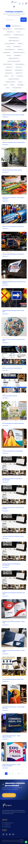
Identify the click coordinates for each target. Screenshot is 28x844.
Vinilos (9, 46)
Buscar (23, 19)
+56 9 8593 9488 (7, 826)
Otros (19, 31)
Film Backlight (21, 84)
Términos (21, 839)
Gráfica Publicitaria (20, 64)
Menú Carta (19, 67)
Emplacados (10, 31)
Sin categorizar (7, 52)
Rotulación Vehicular (14, 37)
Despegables (17, 55)
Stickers (9, 55)
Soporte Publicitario (20, 28)
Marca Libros (20, 75)
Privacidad (22, 840)
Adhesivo (20, 43)
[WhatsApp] (26, 842)
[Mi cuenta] (23, 3)
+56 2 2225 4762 (7, 824)
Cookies (21, 842)
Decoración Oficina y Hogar (14, 61)
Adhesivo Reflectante (14, 40)
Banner (20, 81)
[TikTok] (13, 834)
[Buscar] (19, 3)
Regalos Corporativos (14, 58)
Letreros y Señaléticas (10, 43)
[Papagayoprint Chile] (14, 1)
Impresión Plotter (16, 25)
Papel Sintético (9, 73)
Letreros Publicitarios (10, 49)
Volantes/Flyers (19, 70)
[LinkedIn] (10, 834)
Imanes (6, 84)
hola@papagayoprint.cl (8, 822)
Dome (8, 87)
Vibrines (12, 84)
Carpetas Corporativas (14, 78)
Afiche (7, 75)
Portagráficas (7, 34)
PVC (12, 75)
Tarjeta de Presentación (19, 52)
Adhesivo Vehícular (8, 64)
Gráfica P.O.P (9, 67)
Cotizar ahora (10, 795)
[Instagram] (3, 834)
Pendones (20, 49)
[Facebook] (6, 834)
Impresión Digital (7, 28)
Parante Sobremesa (17, 87)
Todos (8, 25)
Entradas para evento (19, 34)
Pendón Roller (8, 70)
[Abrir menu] (14, 7)
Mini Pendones (17, 46)
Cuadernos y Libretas (11, 81)
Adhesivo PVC (19, 73)
